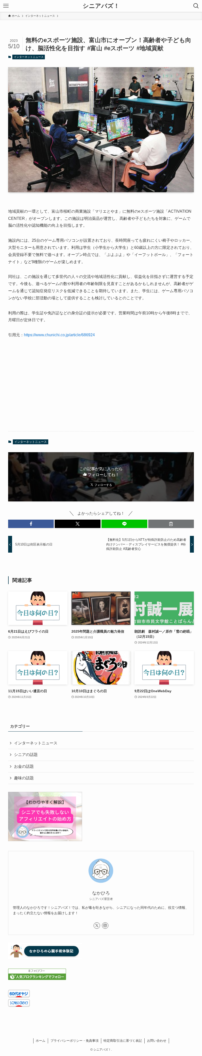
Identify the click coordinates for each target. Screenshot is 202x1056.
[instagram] (105, 925)
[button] (31, 524)
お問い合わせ (156, 1040)
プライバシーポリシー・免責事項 (74, 1040)
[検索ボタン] (196, 6)
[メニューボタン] (6, 6)
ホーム (40, 1040)
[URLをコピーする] (171, 524)
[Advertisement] (101, 388)
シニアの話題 (26, 754)
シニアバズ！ (101, 6)
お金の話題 (24, 766)
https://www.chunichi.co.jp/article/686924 (59, 335)
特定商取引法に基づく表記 (122, 1040)
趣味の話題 (24, 778)
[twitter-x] (97, 925)
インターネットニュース (29, 56)
